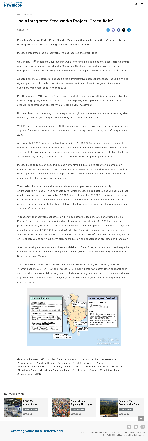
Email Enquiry (122, 432)
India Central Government (33, 366)
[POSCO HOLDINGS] (129, 427)
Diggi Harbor (26, 363)
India (101, 363)
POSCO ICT (118, 366)
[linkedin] (142, 427)
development (110, 359)
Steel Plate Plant (110, 370)
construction (91, 359)
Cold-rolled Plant (52, 359)
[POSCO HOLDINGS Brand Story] (37, 433)
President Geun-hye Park (55, 370)
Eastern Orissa (46, 363)
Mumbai (90, 366)
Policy (112, 432)
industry (57, 366)
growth (90, 363)
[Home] (18, 14)
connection (73, 359)
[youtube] (136, 427)
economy (64, 363)
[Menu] (142, 4)
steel (93, 370)
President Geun (27, 370)
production (80, 370)
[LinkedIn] (129, 30)
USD (38, 374)
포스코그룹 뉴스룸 (137, 432)
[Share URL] (108, 30)
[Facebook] (118, 30)
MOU (78, 366)
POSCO (103, 366)
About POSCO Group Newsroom (94, 432)
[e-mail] (113, 30)
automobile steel (28, 359)
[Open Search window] (136, 4)
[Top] (141, 418)
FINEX (77, 363)
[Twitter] (123, 30)
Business (28, 14)
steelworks (25, 374)
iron (69, 366)
